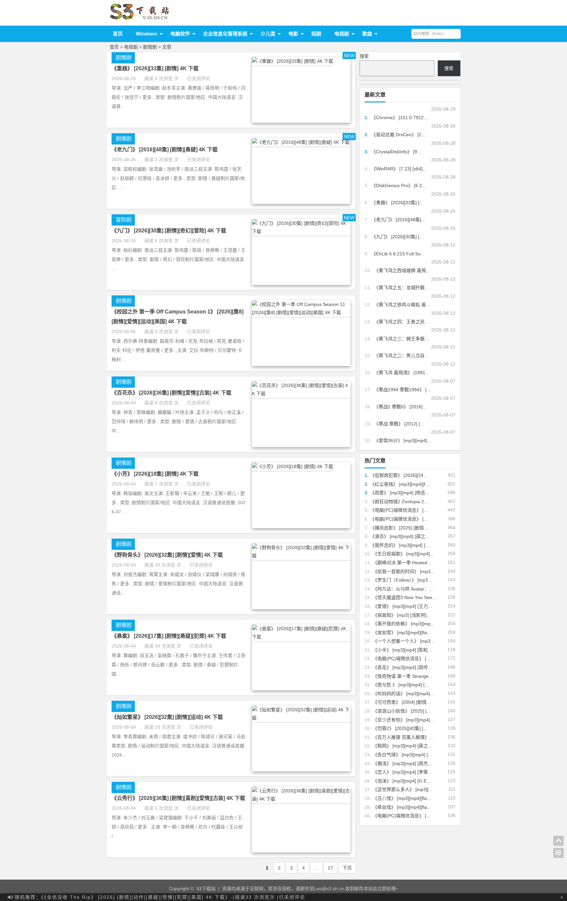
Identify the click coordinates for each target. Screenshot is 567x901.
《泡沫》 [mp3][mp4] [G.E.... (402, 780)
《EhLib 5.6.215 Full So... (398, 253)
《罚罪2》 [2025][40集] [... (400, 728)
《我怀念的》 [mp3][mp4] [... (399, 545)
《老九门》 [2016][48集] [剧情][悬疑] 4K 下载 (165, 149)
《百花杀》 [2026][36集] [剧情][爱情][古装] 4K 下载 (171, 393)
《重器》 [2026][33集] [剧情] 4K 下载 (155, 68)
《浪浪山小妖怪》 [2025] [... (401, 711)
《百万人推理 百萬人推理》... (403, 737)
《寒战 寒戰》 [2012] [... (399, 423)
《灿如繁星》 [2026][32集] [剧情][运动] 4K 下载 (167, 717)
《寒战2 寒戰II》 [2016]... (400, 406)
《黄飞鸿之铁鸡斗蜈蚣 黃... (402, 304)
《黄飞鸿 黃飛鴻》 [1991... (401, 372)
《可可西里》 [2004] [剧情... (401, 702)
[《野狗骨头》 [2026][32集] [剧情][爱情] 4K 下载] (301, 555)
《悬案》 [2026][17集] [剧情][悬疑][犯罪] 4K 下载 (169, 636)
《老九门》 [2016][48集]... (398, 219)
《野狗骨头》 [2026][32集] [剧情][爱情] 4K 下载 (167, 555)
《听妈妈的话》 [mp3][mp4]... (403, 693)
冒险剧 (124, 220)
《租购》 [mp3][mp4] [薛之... (402, 745)
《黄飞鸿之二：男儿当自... (401, 355)
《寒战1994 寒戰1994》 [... (402, 389)
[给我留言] (558, 853)
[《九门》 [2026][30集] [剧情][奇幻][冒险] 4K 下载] (301, 231)
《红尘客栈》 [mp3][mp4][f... (399, 484)
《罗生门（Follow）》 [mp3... (402, 580)
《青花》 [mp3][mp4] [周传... (402, 667)
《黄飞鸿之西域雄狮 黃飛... (402, 270)
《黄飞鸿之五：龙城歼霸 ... (402, 287)
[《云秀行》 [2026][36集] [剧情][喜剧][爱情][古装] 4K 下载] (301, 799)
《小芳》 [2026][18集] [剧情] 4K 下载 (155, 474)
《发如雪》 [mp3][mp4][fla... (402, 632)
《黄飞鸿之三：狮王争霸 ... (402, 338)
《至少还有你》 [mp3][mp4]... (403, 719)
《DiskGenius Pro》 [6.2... (398, 185)
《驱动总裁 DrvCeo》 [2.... (399, 134)
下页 (347, 867)
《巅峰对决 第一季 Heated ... (402, 562)
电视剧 (341, 33)
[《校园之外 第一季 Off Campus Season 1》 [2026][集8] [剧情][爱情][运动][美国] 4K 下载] (301, 312)
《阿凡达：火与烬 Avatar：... (403, 588)
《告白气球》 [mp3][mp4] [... (402, 754)
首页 (118, 33)
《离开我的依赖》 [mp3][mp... (403, 623)
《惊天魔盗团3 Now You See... (404, 597)
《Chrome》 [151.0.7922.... (400, 117)
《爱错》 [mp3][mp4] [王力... (402, 606)
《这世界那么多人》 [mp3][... (402, 789)
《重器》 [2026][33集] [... (397, 202)
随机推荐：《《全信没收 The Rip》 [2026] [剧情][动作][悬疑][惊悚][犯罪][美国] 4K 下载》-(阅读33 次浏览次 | (160, 897)
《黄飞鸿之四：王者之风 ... (402, 321)
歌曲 (367, 33)
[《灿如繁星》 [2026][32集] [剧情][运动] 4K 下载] (301, 717)
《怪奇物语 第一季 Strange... (402, 676)
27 (330, 867)
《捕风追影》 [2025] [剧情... (399, 527)
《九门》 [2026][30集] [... (397, 236)
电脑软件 (180, 33)
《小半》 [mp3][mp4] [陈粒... (402, 650)
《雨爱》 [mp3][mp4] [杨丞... (399, 492)
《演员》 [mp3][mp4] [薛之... (399, 536)
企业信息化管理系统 (225, 33)
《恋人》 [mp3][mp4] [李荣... (402, 772)
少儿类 (268, 33)
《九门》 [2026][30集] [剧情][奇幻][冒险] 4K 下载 (169, 230)
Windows (146, 33)
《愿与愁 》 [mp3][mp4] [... (401, 684)
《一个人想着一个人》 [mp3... (403, 641)
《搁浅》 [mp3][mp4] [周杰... (402, 763)
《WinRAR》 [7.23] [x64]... (399, 168)
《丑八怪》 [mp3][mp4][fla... (402, 798)
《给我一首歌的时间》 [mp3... (403, 571)
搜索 (364, 56)
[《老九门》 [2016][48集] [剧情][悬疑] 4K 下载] (300, 142)
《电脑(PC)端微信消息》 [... (399, 510)
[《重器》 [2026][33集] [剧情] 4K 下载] (292, 61)
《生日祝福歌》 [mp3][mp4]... (403, 553)
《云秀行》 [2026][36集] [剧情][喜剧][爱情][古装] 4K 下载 (178, 798)
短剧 (316, 33)
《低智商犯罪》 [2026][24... (398, 475)
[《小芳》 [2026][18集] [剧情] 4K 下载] (292, 466)
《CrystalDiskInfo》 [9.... (396, 151)
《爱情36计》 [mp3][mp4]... (402, 440)
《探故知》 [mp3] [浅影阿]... (401, 615)
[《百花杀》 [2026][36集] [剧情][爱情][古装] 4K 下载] (301, 393)
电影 (293, 33)
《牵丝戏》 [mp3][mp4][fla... (402, 807)
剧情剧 (150, 47)
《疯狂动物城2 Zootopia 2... (399, 501)
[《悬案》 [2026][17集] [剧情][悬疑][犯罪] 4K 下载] (301, 636)
